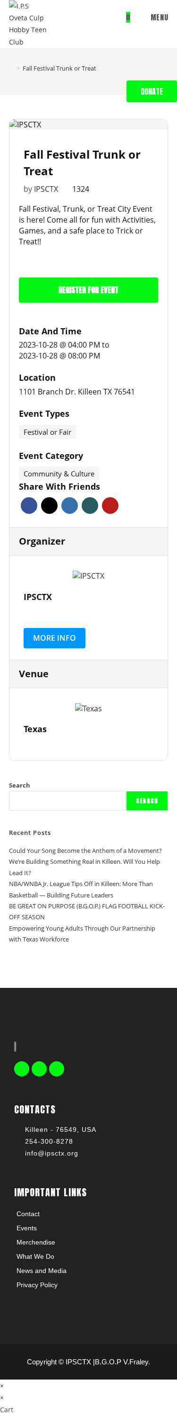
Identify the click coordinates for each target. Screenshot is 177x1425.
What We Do (35, 1256)
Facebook (29, 505)
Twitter (49, 505)
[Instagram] (56, 1068)
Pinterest (110, 505)
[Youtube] (39, 1068)
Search (19, 785)
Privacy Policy (37, 1285)
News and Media (42, 1270)
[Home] (11, 68)
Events (27, 1228)
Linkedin (69, 505)
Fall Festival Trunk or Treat (59, 68)
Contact (28, 1214)
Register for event (88, 290)
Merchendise (36, 1242)
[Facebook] (21, 1068)
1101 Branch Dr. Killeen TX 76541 (77, 391)
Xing (90, 505)
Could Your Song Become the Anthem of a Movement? (85, 850)
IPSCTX (46, 189)
